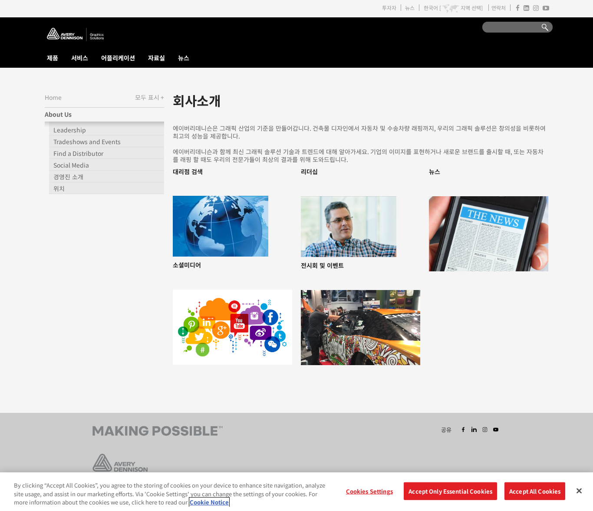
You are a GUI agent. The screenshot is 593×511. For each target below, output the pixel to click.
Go (541, 27)
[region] (296, 491)
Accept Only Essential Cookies (450, 491)
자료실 (156, 57)
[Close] (579, 490)
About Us (58, 114)
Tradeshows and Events (87, 141)
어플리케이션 (118, 57)
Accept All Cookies (534, 491)
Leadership (69, 129)
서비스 (79, 57)
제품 (52, 57)
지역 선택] (472, 7)
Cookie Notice (209, 502)
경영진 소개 (68, 176)
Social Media (71, 165)
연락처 (498, 7)
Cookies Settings (369, 491)
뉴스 (410, 7)
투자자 (389, 7)
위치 (59, 188)
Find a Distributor (78, 153)
